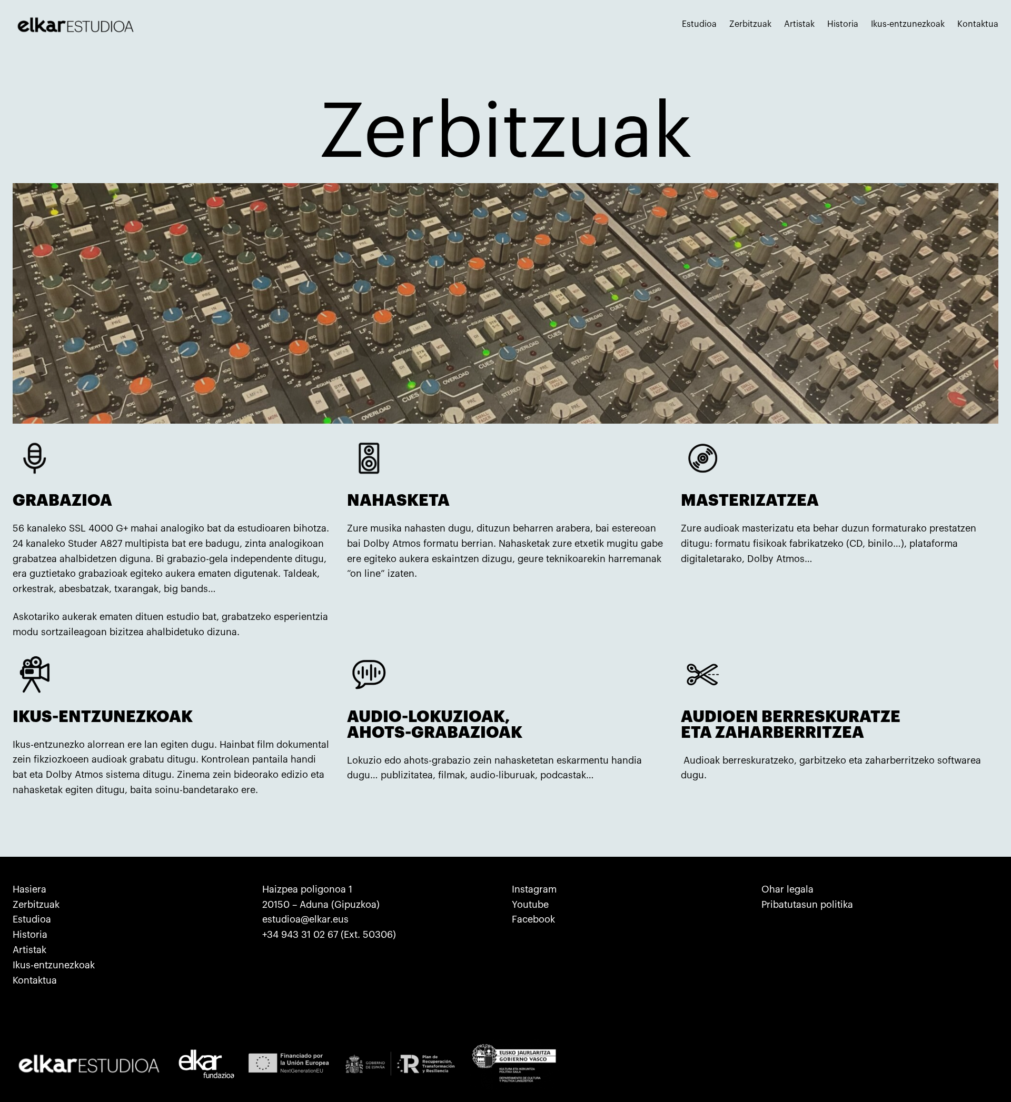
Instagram (534, 889)
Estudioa (32, 919)
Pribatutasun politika (807, 904)
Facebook (533, 919)
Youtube (530, 904)
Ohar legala (787, 889)
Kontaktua (35, 980)
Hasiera (29, 889)
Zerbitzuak (36, 904)
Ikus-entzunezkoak (54, 965)
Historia (30, 934)
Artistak (29, 950)
